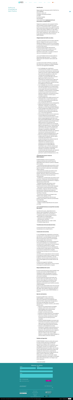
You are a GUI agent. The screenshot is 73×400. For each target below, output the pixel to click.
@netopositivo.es (51, 19)
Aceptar (70, 398)
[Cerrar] (72, 398)
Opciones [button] (61, 398)
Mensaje (21, 373)
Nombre (21, 366)
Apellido (38, 366)
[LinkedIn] (44, 396)
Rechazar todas (65, 398)
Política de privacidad (38, 398)
